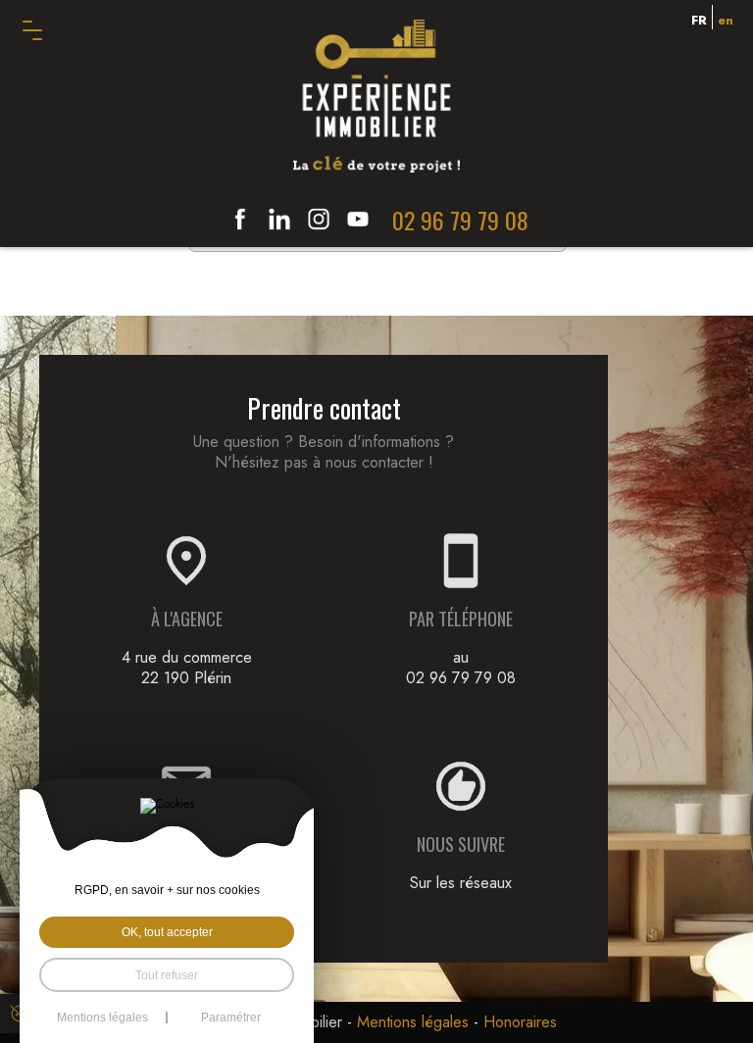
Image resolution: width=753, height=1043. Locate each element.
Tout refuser (166, 974)
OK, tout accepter (167, 931)
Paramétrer (231, 1017)
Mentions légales (413, 1022)
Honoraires (520, 1022)
